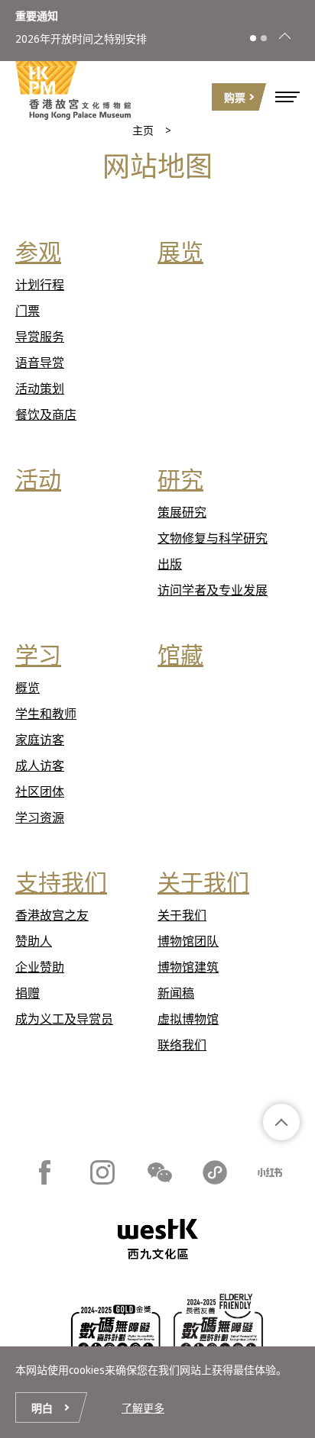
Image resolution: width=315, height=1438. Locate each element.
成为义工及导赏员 (64, 1019)
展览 (180, 251)
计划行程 (39, 284)
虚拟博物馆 (188, 1019)
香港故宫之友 (52, 915)
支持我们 (61, 882)
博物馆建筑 (188, 967)
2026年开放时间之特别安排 (81, 38)
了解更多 (143, 1408)
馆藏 (180, 654)
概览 (27, 687)
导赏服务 (39, 336)
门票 (27, 310)
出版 (170, 564)
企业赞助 (39, 967)
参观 (38, 251)
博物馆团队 (188, 941)
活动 (38, 479)
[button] (287, 97)
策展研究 (182, 512)
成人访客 (39, 765)
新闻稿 (176, 993)
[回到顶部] (281, 1122)
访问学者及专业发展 (213, 590)
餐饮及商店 (45, 414)
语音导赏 (39, 362)
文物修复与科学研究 (213, 538)
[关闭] (284, 38)
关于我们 (203, 882)
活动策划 (39, 388)
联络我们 (182, 1045)
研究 (180, 479)
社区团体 (39, 791)
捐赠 (27, 993)
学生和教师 (45, 713)
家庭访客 (39, 739)
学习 (38, 654)
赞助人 (33, 941)
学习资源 (39, 817)
